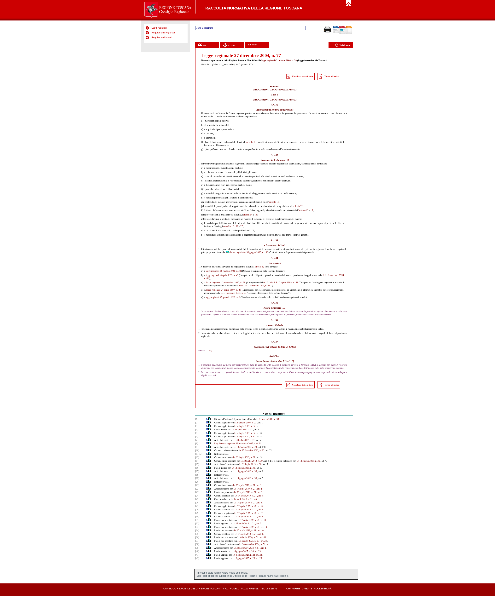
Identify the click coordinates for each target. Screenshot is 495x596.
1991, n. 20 (241, 293)
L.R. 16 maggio (228, 293)
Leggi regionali (159, 27)
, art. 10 (263, 527)
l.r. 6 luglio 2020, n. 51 (247, 537)
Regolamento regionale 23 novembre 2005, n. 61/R (237, 443)
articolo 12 (298, 206)
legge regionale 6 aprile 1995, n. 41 (222, 275)
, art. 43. (262, 537)
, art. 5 (256, 499)
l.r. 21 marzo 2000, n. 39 (267, 419)
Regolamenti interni (161, 37)
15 (312, 210)
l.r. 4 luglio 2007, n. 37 (244, 426)
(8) (288, 160)
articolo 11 (274, 202)
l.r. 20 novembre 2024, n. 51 (252, 544)
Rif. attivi (231, 45)
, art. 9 (258, 523)
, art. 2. (259, 488)
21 (237, 226)
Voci (204, 45)
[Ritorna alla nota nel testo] (207, 419)
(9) (293, 361)
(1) (210, 350)
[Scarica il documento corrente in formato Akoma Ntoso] (349, 33)
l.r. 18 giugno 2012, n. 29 (245, 447)
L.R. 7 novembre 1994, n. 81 (256, 285)
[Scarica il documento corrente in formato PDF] (342, 33)
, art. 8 (260, 516)
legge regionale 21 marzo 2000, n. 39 (279, 60)
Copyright (293, 588)
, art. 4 (260, 495)
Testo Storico (345, 45)
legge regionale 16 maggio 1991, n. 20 (223, 271)
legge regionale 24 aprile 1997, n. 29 (223, 290)
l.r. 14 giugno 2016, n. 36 (308, 461)
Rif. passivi (252, 45)
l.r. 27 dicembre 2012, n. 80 (251, 450)
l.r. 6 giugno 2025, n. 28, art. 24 (247, 554)
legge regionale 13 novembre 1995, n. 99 (225, 282)
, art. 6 (260, 506)
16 (255, 214)
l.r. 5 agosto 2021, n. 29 (248, 541)
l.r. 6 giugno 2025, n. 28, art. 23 (246, 551)
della (241, 285)
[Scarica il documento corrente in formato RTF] (336, 32)
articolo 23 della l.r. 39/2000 (283, 347)
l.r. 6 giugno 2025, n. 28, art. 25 (247, 558)
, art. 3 (259, 492)
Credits (307, 588)
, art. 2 (263, 548)
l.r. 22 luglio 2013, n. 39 (244, 457)
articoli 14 (247, 214)
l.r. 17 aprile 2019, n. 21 (244, 485)
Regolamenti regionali (163, 32)
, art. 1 (258, 485)
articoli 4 (227, 226)
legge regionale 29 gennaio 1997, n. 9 (223, 297)
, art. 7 (260, 509)
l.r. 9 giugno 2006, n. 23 (245, 422)
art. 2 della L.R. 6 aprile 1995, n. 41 (280, 282)
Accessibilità (323, 588)
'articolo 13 (303, 210)
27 (241, 226)
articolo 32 (259, 266)
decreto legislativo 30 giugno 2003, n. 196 (249, 252)
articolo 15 (251, 142)
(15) (284, 308)
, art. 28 (263, 541)
